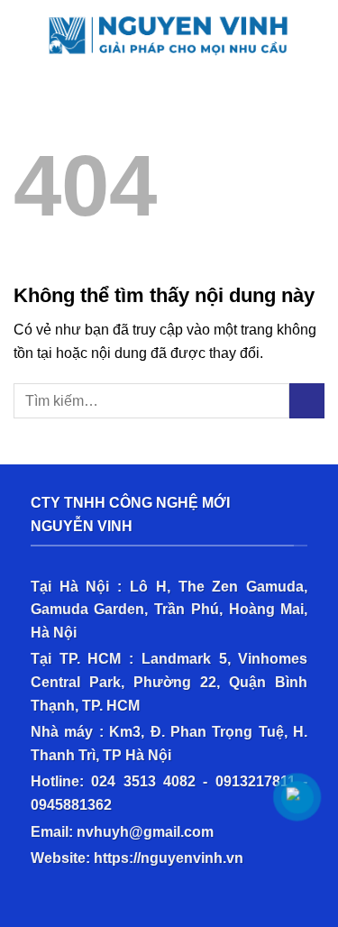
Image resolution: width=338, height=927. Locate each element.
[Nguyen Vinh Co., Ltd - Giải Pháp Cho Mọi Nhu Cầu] (173, 31)
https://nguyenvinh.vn (168, 858)
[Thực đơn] (24, 31)
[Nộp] (306, 400)
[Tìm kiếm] (317, 31)
